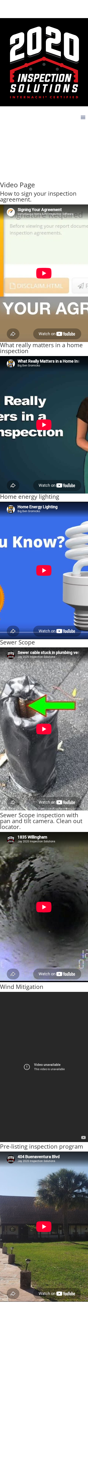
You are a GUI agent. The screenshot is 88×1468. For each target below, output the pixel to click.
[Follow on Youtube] (21, 135)
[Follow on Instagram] (12, 135)
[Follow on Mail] (39, 135)
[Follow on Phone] (30, 135)
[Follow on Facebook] (3, 135)
